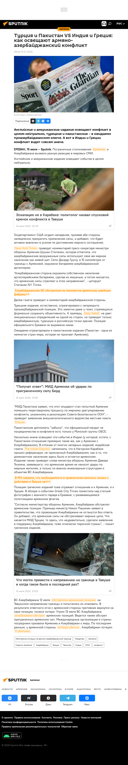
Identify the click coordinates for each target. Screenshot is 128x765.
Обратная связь (69, 726)
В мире (69, 689)
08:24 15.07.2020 (23, 51)
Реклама (57, 717)
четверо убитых (68, 627)
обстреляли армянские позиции (74, 600)
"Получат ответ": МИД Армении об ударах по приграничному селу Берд (54, 388)
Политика (55, 689)
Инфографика (113, 689)
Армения (92, 638)
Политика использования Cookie (55, 722)
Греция (56, 645)
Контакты (47, 717)
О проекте (7, 717)
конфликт (98, 645)
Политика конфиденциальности (19, 722)
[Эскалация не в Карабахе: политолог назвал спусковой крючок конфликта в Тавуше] (64, 189)
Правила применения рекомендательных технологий (31, 726)
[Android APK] (11, 736)
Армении (99, 149)
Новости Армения (24, 645)
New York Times (26, 248)
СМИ (87, 645)
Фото (97, 689)
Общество (79, 638)
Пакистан (67, 645)
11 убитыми (22, 631)
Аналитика (84, 689)
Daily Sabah (92, 313)
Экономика (38, 689)
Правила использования (27, 717)
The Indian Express (37, 449)
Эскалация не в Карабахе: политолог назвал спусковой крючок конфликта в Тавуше (62, 217)
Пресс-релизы (72, 717)
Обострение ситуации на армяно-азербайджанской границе (43, 638)
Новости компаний (91, 717)
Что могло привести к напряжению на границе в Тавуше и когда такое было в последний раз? (63, 582)
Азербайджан (42, 645)
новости (7, 689)
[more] (110, 225)
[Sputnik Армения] (16, 26)
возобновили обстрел (30, 615)
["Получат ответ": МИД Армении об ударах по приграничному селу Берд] (64, 361)
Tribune (20, 422)
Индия (78, 645)
